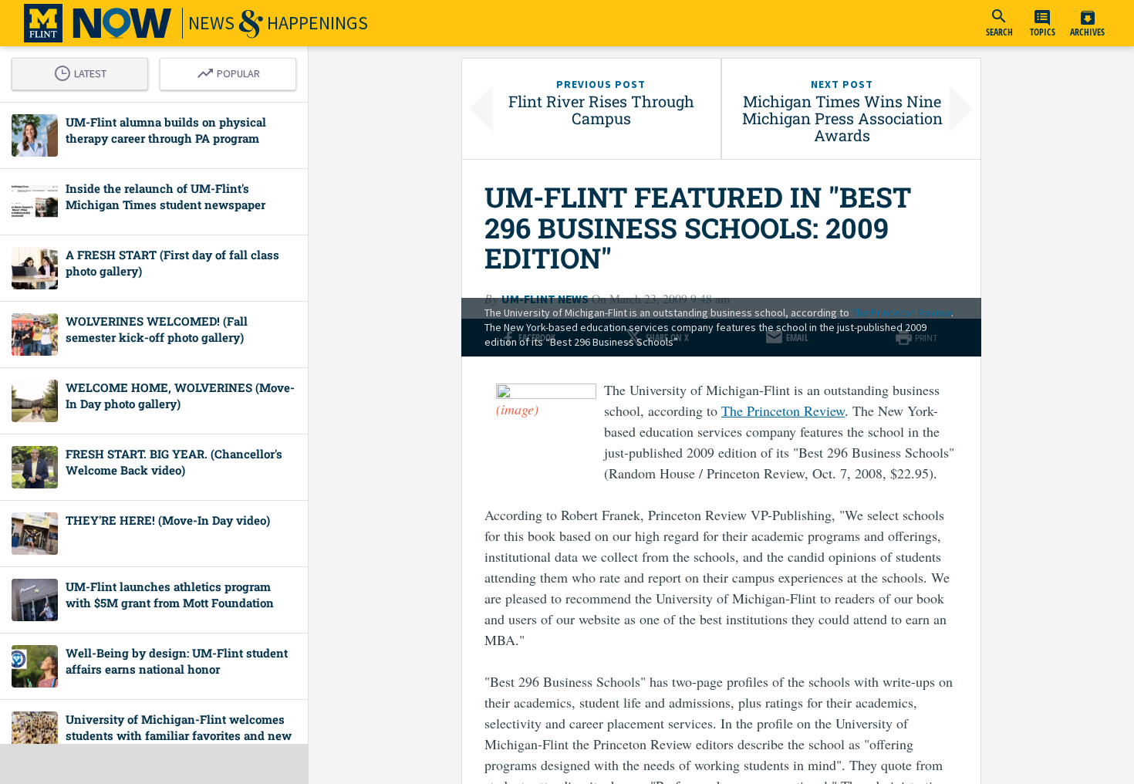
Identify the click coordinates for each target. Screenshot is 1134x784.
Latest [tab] (84, 71)
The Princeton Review (901, 312)
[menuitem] (999, 23)
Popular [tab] (232, 71)
